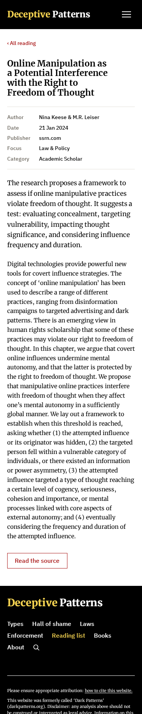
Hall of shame (51, 623)
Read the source (37, 560)
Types (15, 623)
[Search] (36, 647)
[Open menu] (126, 14)
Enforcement (25, 635)
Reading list (68, 635)
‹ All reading (21, 43)
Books (102, 635)
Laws (87, 623)
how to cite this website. (109, 690)
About (15, 647)
